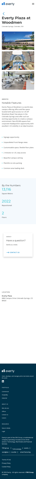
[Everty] (8, 4)
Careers (4, 418)
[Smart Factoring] (25, 452)
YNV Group (30, 472)
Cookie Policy (6, 467)
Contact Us (5, 414)
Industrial (4, 398)
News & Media (6, 428)
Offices (4, 411)
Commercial (5, 391)
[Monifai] (14, 452)
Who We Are (5, 408)
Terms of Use (6, 460)
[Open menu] (33, 4)
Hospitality (5, 395)
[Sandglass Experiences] (5, 452)
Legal (3, 431)
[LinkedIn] (3, 381)
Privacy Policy (6, 463)
